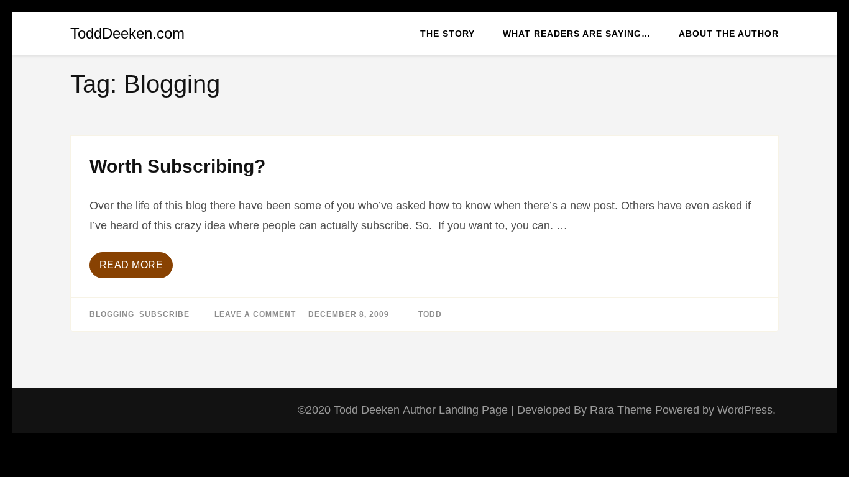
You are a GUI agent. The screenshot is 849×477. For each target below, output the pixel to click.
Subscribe (164, 314)
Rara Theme (622, 410)
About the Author (729, 34)
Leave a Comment (255, 314)
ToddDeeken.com (127, 33)
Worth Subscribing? (177, 166)
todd (430, 314)
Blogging (111, 314)
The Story (447, 34)
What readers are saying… (577, 34)
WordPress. (746, 410)
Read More (131, 265)
